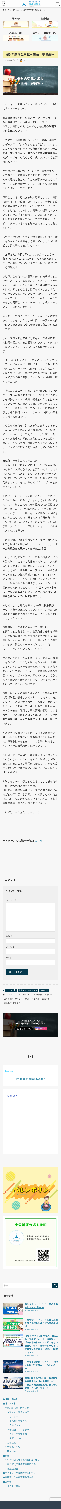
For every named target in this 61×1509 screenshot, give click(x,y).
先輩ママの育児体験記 (28, 990)
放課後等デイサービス (13, 999)
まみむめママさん (18, 1421)
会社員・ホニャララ (19, 1429)
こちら (38, 840)
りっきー (44, 990)
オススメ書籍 (13, 1486)
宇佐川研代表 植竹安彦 (17, 1408)
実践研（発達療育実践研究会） (22, 1464)
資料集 (8, 1482)
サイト (9, 958)
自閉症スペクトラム (12, 1003)
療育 (27, 999)
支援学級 (48, 995)
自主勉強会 (12, 1468)
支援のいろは (13, 1447)
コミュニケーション (23, 995)
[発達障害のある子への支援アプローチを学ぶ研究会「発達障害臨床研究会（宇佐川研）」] (30, 3)
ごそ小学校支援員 (18, 1434)
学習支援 (38, 995)
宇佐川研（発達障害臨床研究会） (23, 1460)
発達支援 (35, 999)
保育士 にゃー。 (17, 1438)
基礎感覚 (11, 1442)
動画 (7, 1455)
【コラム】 (11, 990)
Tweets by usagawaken (30, 1078)
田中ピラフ (14, 1425)
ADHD (9, 995)
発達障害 (46, 999)
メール (10, 947)
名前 (9, 936)
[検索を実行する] (55, 1285)
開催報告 (11, 1451)
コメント (11, 900)
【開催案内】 (11, 1399)
